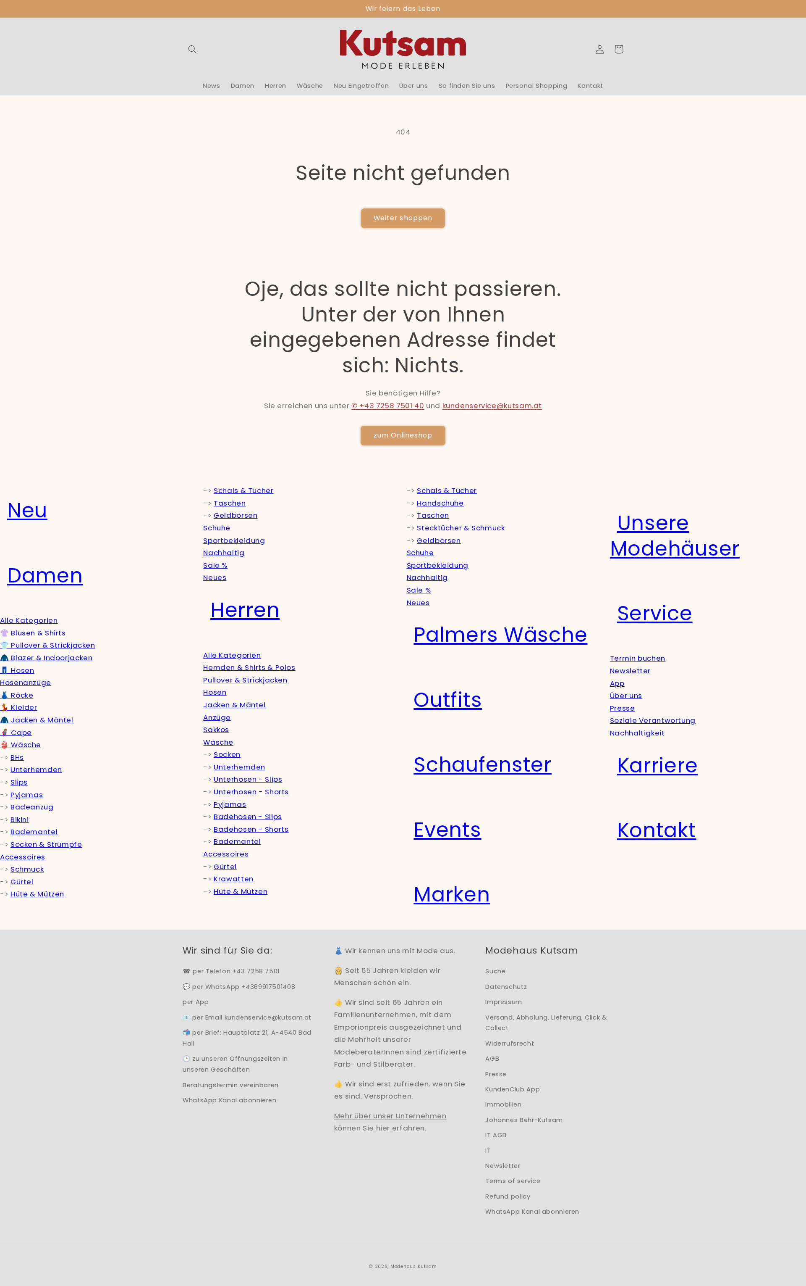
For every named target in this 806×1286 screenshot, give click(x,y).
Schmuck (27, 869)
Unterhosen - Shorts (251, 792)
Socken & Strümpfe (46, 844)
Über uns (626, 695)
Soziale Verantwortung (653, 720)
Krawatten (234, 879)
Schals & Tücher (243, 490)
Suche (495, 971)
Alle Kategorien (29, 620)
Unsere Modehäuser (675, 536)
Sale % (215, 565)
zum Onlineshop (403, 435)
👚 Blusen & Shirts (33, 633)
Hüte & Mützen (37, 894)
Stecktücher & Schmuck (461, 528)
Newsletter (630, 671)
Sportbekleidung (234, 540)
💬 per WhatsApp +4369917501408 (239, 987)
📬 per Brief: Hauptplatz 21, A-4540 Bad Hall (247, 1038)
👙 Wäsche (20, 745)
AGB (492, 1058)
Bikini (19, 819)
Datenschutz (506, 987)
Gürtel (22, 882)
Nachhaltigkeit (637, 733)
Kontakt (656, 830)
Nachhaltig (223, 553)
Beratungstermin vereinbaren (231, 1085)
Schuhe (216, 528)
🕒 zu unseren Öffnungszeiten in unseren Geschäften (235, 1064)
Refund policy (507, 1196)
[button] (192, 49)
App (617, 683)
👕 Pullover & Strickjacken (47, 645)
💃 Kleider (18, 707)
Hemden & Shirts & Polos (249, 667)
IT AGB (496, 1135)
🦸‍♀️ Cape (16, 732)
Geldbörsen (235, 515)
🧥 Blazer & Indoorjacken (46, 658)
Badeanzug (32, 807)
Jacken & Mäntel (234, 705)
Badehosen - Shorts (251, 829)
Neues (214, 577)
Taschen (230, 503)
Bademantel (34, 832)
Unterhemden (36, 769)
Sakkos (216, 730)
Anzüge (217, 717)
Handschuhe (440, 503)
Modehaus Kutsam (413, 1266)
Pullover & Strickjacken (245, 680)
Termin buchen (637, 658)
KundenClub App (512, 1089)
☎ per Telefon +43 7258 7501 (231, 971)
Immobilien (503, 1104)
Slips (19, 782)
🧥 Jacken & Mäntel (36, 720)
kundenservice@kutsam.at (492, 406)
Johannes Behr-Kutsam (524, 1120)
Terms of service (512, 1181)
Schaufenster (482, 765)
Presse (622, 708)
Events (447, 830)
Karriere (657, 765)
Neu (27, 510)
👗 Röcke (16, 695)
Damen (45, 575)
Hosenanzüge (25, 682)
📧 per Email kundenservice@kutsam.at (247, 1017)
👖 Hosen (17, 670)
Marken (451, 894)
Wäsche (218, 742)
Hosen (214, 692)
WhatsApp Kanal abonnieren (230, 1100)
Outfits (447, 700)
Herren (245, 610)
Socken (227, 754)
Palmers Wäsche (500, 635)
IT (488, 1150)
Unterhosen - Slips (248, 779)
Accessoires (22, 857)
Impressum (503, 1002)
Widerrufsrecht (509, 1043)
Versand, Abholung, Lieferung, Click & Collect (546, 1023)
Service (655, 613)
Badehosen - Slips (248, 817)
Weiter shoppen (403, 218)
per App (196, 1002)
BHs (17, 757)
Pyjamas (26, 795)
